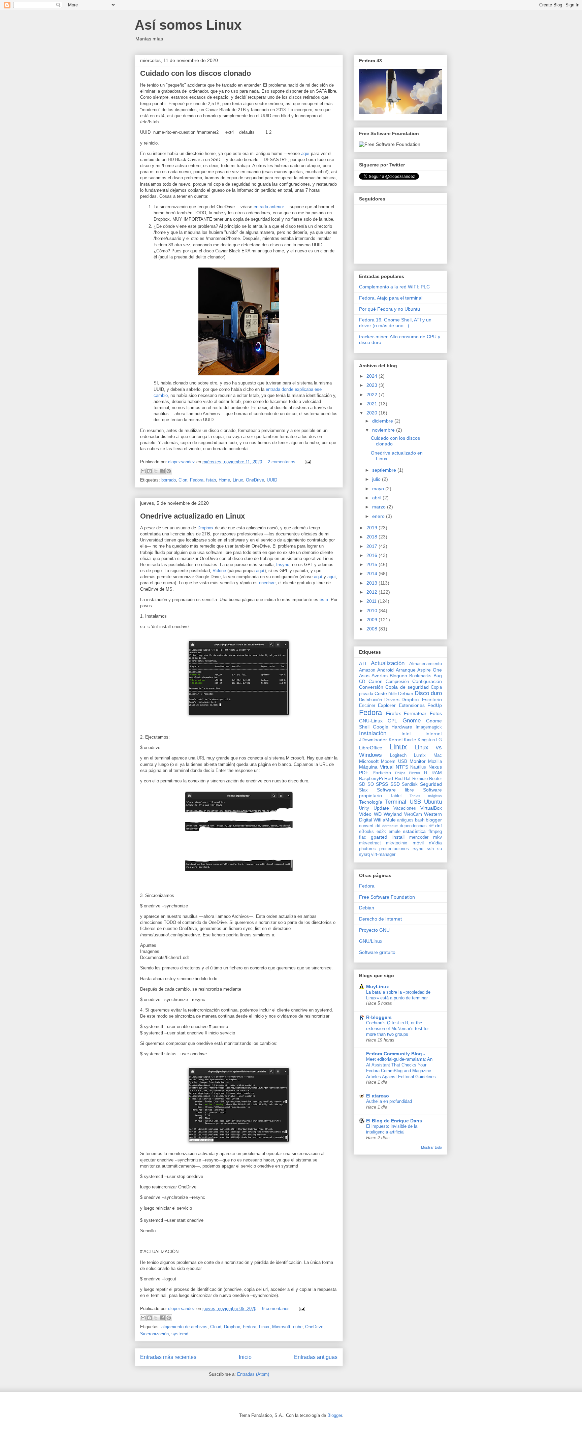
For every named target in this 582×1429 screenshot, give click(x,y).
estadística (414, 831)
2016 (372, 555)
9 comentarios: (277, 1308)
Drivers (391, 699)
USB (415, 802)
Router (435, 778)
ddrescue (390, 826)
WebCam (413, 814)
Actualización (388, 663)
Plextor (414, 773)
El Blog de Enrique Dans (394, 1120)
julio (377, 479)
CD (362, 681)
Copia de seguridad (407, 687)
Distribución (370, 699)
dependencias (413, 826)
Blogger (334, 1415)
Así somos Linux (188, 25)
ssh (430, 848)
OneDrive (255, 480)
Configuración (427, 681)
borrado (168, 480)
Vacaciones (404, 808)
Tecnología (370, 802)
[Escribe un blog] (149, 471)
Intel (406, 733)
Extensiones (412, 705)
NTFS (402, 767)
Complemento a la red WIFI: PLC (394, 286)
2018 (372, 536)
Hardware (401, 726)
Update (381, 808)
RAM (436, 772)
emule (394, 831)
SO (370, 784)
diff (431, 826)
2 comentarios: (283, 461)
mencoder (418, 837)
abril (377, 497)
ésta (324, 599)
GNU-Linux (371, 720)
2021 (372, 403)
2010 (372, 610)
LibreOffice (370, 747)
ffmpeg (435, 831)
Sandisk (410, 784)
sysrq (364, 854)
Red (388, 778)
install (398, 837)
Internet (433, 733)
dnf (438, 825)
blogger (434, 819)
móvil (418, 842)
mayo (378, 488)
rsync (418, 848)
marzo (379, 506)
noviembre (384, 430)
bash (419, 820)
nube (297, 1326)
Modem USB (394, 761)
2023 (372, 385)
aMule (389, 819)
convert (366, 826)
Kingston (426, 740)
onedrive (267, 582)
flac (362, 837)
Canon (375, 681)
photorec (367, 848)
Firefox (393, 713)
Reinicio (420, 778)
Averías (379, 675)
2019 (372, 527)
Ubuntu (433, 802)
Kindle (410, 740)
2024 (372, 376)
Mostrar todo (431, 1147)
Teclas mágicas (426, 796)
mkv (437, 837)
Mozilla (435, 761)
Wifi (377, 819)
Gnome (411, 720)
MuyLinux (377, 986)
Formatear (415, 713)
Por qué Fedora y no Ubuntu (389, 309)
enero (379, 516)
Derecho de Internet (380, 919)
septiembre (384, 470)
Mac (437, 755)
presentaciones (394, 848)
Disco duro (428, 693)
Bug (437, 675)
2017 (372, 546)
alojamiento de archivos (184, 1326)
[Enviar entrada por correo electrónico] (306, 461)
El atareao (377, 1095)
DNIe (392, 694)
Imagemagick (429, 727)
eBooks (366, 831)
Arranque (406, 670)
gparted (379, 837)
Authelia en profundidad (389, 1101)
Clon (183, 480)
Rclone (219, 570)
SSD (395, 784)
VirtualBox (431, 808)
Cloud (215, 1326)
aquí (305, 153)
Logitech (398, 755)
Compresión (397, 681)
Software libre (395, 790)
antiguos (405, 820)
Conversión (371, 687)
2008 (372, 628)
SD (362, 784)
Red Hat (403, 778)
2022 (372, 394)
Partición (382, 772)
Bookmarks (420, 676)
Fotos (436, 713)
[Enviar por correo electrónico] (143, 471)
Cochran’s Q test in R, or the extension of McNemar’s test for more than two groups (397, 1028)
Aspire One (429, 670)
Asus (364, 675)
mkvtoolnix (396, 843)
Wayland (393, 814)
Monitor (418, 761)
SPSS (382, 784)
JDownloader (373, 739)
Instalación (372, 733)
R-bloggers (379, 1017)
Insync (282, 564)
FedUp (434, 705)
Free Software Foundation (387, 897)
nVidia (435, 842)
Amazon (367, 670)
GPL (392, 720)
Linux (238, 480)
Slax (363, 790)
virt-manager (383, 854)
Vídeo (365, 814)
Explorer (387, 705)
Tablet (396, 796)
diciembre (383, 421)
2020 (372, 412)
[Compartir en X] (156, 471)
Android (385, 670)
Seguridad (431, 784)
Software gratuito (377, 952)
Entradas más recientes (168, 1357)
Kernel (395, 739)
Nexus (435, 767)
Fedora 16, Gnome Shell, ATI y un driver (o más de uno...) (395, 322)
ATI (362, 663)
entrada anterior (269, 206)
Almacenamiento (425, 663)
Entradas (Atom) (253, 1374)
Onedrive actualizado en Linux (192, 516)
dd (378, 826)
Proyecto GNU (374, 930)
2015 (372, 564)
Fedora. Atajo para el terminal (390, 298)
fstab (211, 480)
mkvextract (370, 843)
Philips (400, 773)
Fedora (196, 480)
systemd (179, 1333)
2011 (372, 601)
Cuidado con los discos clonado (195, 73)
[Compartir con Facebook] (162, 471)
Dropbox (205, 527)
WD (378, 814)
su (439, 848)
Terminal (395, 802)
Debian (405, 693)
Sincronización (154, 1333)
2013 (372, 583)
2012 (372, 592)
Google (380, 726)
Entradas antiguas (315, 1357)
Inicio (245, 1357)
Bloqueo (398, 675)
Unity (364, 808)
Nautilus (418, 767)
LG (439, 740)
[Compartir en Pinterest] (168, 471)
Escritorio (432, 699)
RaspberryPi (371, 778)
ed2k (381, 831)
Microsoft (281, 1326)
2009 (372, 619)
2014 (372, 573)
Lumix (420, 755)
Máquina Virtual (376, 767)
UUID (272, 480)
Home (224, 480)
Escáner (367, 705)
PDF (363, 772)
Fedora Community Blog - (395, 1053)
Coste (381, 693)
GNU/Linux (370, 941)
